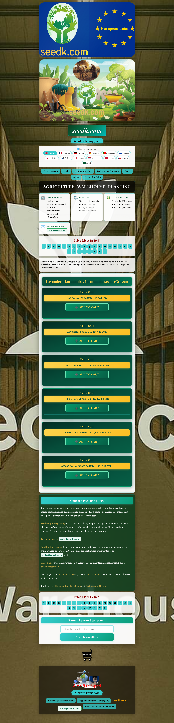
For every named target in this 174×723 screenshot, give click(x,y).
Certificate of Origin (95, 586)
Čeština (125, 158)
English (52, 153)
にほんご (53, 158)
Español (95, 153)
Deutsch (81, 153)
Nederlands (96, 158)
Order (127, 171)
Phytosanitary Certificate (68, 586)
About (76, 177)
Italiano (81, 158)
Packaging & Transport (108, 171)
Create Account (51, 171)
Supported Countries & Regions (94, 700)
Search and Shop (87, 637)
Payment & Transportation (60, 700)
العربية (88, 163)
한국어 (67, 158)
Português (110, 153)
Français (66, 153)
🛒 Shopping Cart (83, 171)
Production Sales (93, 177)
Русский (125, 153)
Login (66, 171)
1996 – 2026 (99, 706)
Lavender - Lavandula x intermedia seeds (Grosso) (87, 281)
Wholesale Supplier (87, 141)
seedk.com (87, 130)
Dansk (111, 158)
